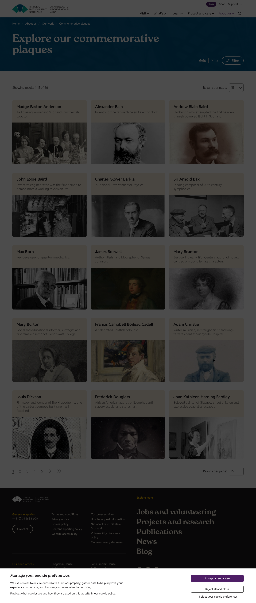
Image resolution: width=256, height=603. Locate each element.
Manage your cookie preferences (40, 576)
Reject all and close (217, 589)
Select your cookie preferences (218, 596)
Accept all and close (217, 578)
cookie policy (107, 593)
